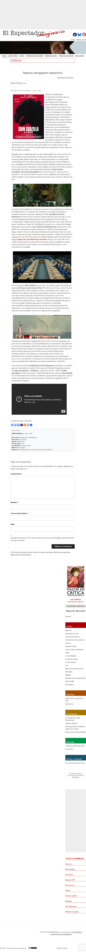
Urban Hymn (69, 684)
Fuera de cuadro (71, 896)
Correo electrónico (19, 513)
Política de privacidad (34, 56)
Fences (68, 643)
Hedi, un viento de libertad (74, 649)
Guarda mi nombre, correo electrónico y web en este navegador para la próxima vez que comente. (42, 539)
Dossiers (68, 901)
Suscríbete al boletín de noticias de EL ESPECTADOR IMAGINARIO (76, 775)
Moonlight (68, 672)
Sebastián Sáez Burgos (65, 78)
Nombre (15, 502)
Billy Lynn (68, 630)
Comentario (16, 474)
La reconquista (70, 662)
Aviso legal (79, 56)
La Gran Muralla (70, 656)
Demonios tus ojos (72, 633)
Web (12, 524)
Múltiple (68, 675)
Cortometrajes (71, 906)
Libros (21, 56)
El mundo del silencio (72, 637)
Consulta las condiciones (75, 606)
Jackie (67, 653)
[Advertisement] (43, 14)
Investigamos (70, 869)
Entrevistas (69, 885)
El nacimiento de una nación (75, 640)
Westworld (69, 704)
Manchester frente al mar (74, 669)
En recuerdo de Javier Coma (75, 763)
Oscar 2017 (69, 749)
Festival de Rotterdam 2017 (75, 746)
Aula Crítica (13, 56)
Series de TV (70, 880)
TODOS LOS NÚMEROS (74, 859)
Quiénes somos (51, 56)
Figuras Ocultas (70, 646)
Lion (66, 665)
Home (4, 56)
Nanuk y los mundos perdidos (75, 732)
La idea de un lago (71, 659)
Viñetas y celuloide (72, 912)
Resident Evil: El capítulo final (75, 678)
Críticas (68, 864)
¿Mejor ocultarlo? (71, 723)
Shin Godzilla (69, 681)
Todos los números (66, 56)
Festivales (69, 875)
